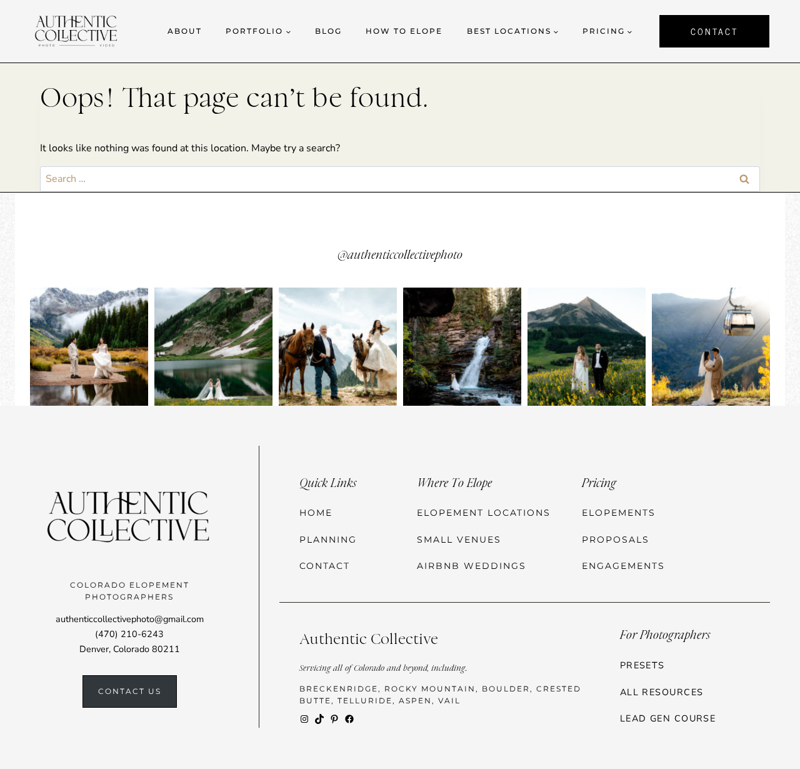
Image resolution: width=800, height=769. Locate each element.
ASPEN (415, 700)
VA (444, 700)
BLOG (328, 31)
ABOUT (185, 31)
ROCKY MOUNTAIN (430, 688)
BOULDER (506, 688)
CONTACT (714, 31)
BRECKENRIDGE (338, 688)
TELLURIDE (365, 700)
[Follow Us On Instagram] (400, 319)
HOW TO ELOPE (404, 31)
